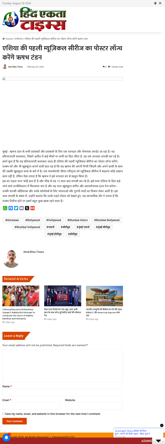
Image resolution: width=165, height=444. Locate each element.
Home (9, 39)
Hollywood (54, 220)
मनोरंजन (19, 39)
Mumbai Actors (78, 220)
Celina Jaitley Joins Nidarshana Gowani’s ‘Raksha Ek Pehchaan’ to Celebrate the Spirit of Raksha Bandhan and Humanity (18, 314)
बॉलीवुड (66, 227)
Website (70, 400)
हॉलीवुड (73, 234)
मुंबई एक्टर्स (83, 227)
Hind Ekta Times (15, 66)
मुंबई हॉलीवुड (55, 234)
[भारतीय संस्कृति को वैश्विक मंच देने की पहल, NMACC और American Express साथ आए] (104, 295)
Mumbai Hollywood (28, 227)
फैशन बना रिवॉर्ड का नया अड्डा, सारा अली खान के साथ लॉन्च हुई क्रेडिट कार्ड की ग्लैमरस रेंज (62, 312)
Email (6, 400)
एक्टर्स (51, 227)
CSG (72, 437)
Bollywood (33, 220)
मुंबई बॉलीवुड (104, 227)
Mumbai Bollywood (107, 220)
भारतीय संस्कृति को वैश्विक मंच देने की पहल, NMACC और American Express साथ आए (104, 312)
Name (7, 386)
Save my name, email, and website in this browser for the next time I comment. (53, 414)
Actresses (13, 220)
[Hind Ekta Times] (34, 19)
